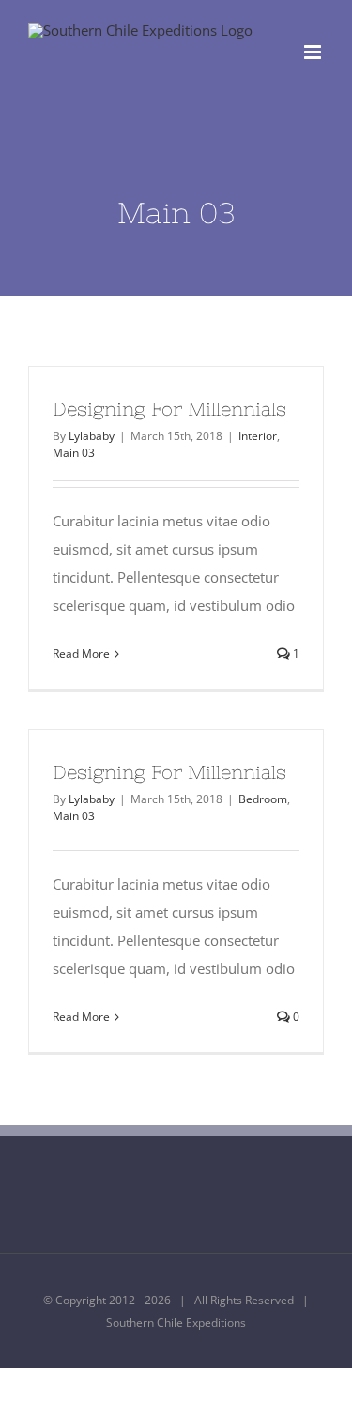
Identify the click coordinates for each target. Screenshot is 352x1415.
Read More (81, 654)
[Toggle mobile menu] (314, 52)
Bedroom (262, 799)
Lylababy (92, 436)
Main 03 (74, 453)
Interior (257, 436)
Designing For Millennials (169, 408)
